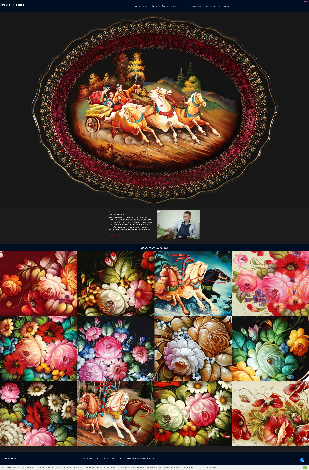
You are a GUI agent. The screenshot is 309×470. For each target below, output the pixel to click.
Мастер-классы (195, 6)
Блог (121, 458)
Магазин (104, 458)
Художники (156, 6)
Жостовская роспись (141, 6)
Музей (114, 458)
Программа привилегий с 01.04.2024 (140, 458)
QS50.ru (157, 464)
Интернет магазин (169, 6)
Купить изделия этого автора (118, 235)
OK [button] (305, 467)
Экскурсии (182, 6)
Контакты (225, 6)
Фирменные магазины (211, 6)
